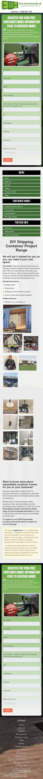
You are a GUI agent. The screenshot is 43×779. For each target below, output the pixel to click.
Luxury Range (21, 753)
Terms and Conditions (12, 235)
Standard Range (21, 747)
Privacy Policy (9, 231)
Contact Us (8, 228)
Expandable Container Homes (21, 769)
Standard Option (10, 213)
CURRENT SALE (21, 765)
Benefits (7, 185)
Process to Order (10, 192)
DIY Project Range (11, 217)
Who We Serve (21, 734)
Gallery (7, 188)
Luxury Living (9, 210)
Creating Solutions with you (14, 206)
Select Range (21, 750)
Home (7, 178)
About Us (8, 181)
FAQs (6, 195)
